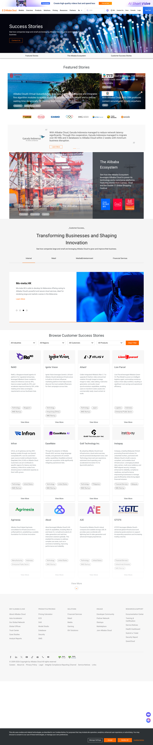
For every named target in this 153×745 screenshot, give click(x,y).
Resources (63, 10)
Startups (100, 622)
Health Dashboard (133, 629)
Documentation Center (134, 614)
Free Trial (148, 10)
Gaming (71, 626)
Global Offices (14, 626)
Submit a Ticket (132, 633)
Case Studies (14, 634)
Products (38, 10)
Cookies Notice (139, 740)
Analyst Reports (15, 638)
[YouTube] (26, 657)
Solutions (47, 10)
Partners (73, 10)
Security (41, 634)
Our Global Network (17, 622)
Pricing (55, 10)
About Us (20, 665)
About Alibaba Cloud (17, 614)
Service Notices (132, 625)
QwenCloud (130, 641)
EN (114, 10)
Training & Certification (130, 619)
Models (21, 10)
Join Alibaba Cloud (104, 630)
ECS (40, 618)
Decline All (124, 740)
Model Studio (43, 626)
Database (42, 630)
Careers (12, 665)
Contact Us (120, 10)
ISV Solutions (73, 630)
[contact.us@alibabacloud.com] (37, 657)
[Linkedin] (16, 657)
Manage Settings (95, 740)
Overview (29, 10)
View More (25, 422)
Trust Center (14, 630)
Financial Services (75, 614)
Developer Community (105, 614)
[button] (16, 310)
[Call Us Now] (43, 657)
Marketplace (101, 626)
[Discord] (48, 657)
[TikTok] (32, 657)
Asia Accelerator (15, 618)
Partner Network (103, 618)
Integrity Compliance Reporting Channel (60, 665)
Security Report (132, 637)
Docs (126, 10)
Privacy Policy (31, 665)
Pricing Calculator (45, 614)
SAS (40, 622)
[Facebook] (10, 657)
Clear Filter (132, 343)
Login (139, 10)
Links (94, 665)
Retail (70, 618)
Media (70, 622)
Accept (110, 740)
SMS (40, 638)
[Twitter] (21, 657)
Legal (41, 665)
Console (132, 10)
